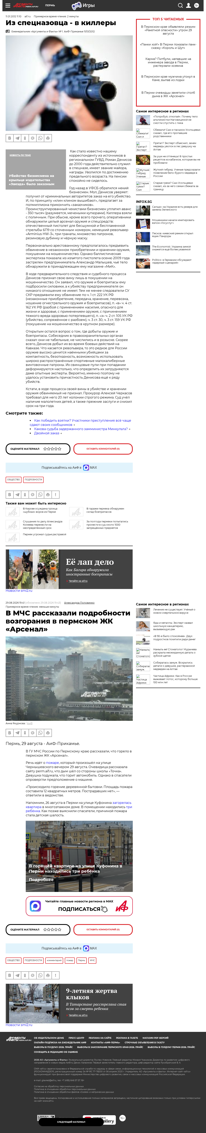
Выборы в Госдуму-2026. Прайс (53, 1047)
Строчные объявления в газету (145, 1042)
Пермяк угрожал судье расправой (44, 534)
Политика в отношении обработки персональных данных (65, 1089)
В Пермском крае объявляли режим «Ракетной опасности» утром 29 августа (168, 30)
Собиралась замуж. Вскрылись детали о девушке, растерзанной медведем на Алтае (174, 666)
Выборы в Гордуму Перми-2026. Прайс (171, 1047)
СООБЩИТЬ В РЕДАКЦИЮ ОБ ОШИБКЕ (56, 1052)
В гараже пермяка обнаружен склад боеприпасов (105, 510)
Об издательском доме (49, 1038)
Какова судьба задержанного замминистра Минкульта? (81, 429)
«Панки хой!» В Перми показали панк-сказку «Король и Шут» (168, 46)
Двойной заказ (46, 433)
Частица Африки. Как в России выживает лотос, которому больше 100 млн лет (175, 679)
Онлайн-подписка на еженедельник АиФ (60, 1042)
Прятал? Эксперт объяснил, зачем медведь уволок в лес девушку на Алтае (174, 146)
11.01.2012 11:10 (13, 16)
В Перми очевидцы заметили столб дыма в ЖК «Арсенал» (168, 94)
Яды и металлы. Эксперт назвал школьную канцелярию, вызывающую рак (173, 626)
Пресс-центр (76, 1038)
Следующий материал (71, 1122)
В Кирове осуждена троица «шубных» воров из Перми (40, 510)
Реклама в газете (127, 1038)
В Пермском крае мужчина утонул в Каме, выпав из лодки (168, 78)
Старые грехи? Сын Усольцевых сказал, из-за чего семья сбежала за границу (175, 186)
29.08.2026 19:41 (15, 602)
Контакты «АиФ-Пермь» (105, 1042)
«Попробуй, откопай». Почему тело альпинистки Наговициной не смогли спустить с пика (175, 119)
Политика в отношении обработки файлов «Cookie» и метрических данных (74, 1092)
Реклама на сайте (100, 1038)
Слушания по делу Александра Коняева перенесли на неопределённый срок (42, 524)
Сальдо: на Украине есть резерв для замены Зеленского (175, 208)
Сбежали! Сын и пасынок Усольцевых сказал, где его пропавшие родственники (176, 133)
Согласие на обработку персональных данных (59, 1086)
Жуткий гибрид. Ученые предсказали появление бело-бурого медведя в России (176, 173)
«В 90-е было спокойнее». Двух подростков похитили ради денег (174, 638)
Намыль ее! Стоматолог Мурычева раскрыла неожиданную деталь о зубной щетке (175, 652)
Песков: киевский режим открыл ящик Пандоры (172, 235)
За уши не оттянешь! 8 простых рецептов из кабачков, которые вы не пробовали (176, 159)
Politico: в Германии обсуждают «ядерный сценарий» (172, 261)
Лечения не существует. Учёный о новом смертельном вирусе (174, 611)
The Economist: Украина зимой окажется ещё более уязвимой (171, 248)
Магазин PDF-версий (155, 1038)
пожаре (52, 763)
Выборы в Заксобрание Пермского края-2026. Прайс (110, 1047)
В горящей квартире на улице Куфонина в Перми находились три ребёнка (75, 869)
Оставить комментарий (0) (103, 449)
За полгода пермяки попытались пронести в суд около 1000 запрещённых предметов (107, 524)
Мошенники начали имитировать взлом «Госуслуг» (173, 221)
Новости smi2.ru (19, 591)
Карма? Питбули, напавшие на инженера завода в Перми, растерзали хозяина (168, 62)
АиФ (30, 723)
